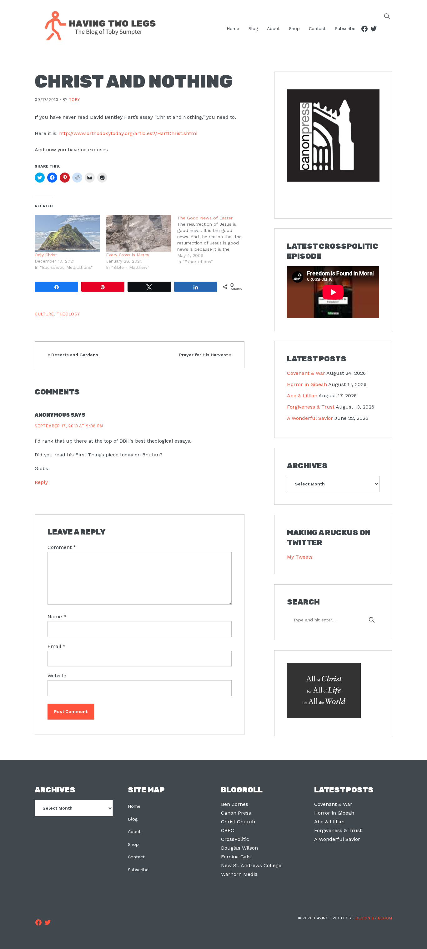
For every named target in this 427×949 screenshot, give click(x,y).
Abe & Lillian (302, 396)
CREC (227, 830)
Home (134, 806)
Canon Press (236, 813)
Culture (44, 314)
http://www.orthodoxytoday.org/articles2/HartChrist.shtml (128, 133)
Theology (68, 314)
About (134, 831)
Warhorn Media (239, 874)
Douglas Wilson (239, 848)
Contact (136, 856)
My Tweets (300, 557)
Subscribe (138, 869)
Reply (41, 482)
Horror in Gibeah (307, 384)
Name (57, 617)
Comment (62, 547)
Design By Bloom (373, 918)
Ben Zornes (234, 804)
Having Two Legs (97, 25)
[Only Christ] (67, 233)
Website (57, 676)
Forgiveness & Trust (310, 407)
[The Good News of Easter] (213, 240)
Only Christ (46, 254)
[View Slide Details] (333, 135)
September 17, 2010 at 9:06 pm (69, 426)
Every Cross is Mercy (127, 254)
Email (56, 646)
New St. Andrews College (251, 865)
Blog (133, 818)
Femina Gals (236, 857)
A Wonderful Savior (310, 418)
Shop (133, 844)
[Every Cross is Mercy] (138, 233)
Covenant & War (306, 373)
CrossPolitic (235, 839)
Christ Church (238, 822)
